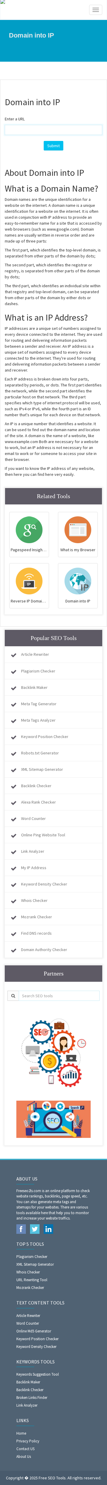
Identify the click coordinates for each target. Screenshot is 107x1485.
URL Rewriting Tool (31, 1279)
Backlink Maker (34, 687)
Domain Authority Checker (44, 949)
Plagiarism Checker (38, 671)
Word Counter (33, 818)
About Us (23, 1456)
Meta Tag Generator (38, 703)
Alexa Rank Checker (38, 802)
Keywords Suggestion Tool (37, 1374)
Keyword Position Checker (44, 736)
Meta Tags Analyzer (38, 720)
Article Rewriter (35, 654)
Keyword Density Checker (44, 884)
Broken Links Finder (31, 1397)
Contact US (25, 1448)
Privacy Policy (27, 1441)
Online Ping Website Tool (43, 835)
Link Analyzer (32, 851)
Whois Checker (34, 900)
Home (21, 1433)
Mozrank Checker (36, 916)
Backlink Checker (36, 785)
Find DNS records (36, 933)
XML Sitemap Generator (42, 769)
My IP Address (33, 867)
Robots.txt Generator (40, 753)
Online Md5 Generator (33, 1331)
